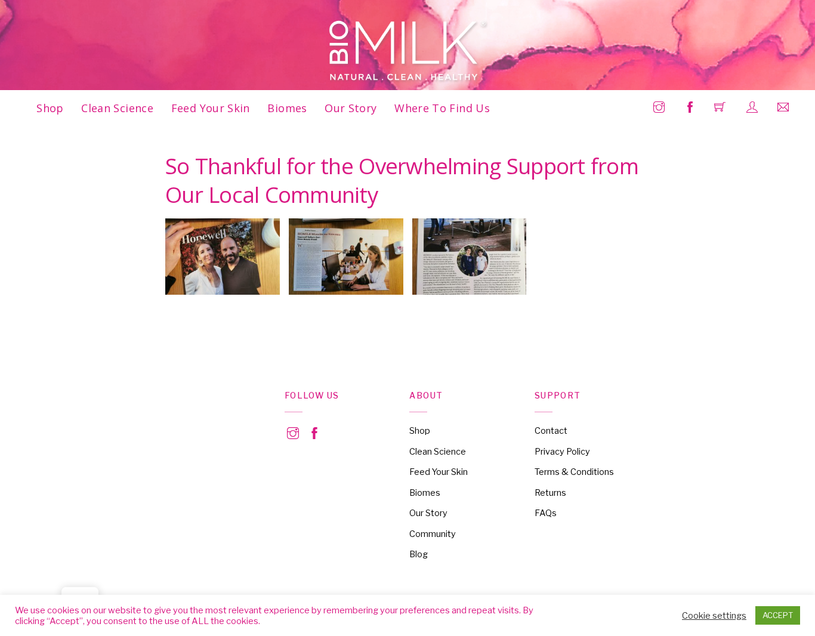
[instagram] (293, 431)
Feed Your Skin (210, 108)
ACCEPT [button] (777, 615)
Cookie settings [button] (714, 615)
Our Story (350, 108)
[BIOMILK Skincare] (408, 51)
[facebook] (314, 431)
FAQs (546, 513)
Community (432, 534)
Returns (550, 492)
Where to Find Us (442, 108)
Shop (49, 108)
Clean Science (117, 108)
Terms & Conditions (574, 472)
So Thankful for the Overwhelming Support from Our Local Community (401, 180)
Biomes (287, 108)
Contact (551, 430)
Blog (418, 554)
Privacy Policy (562, 451)
